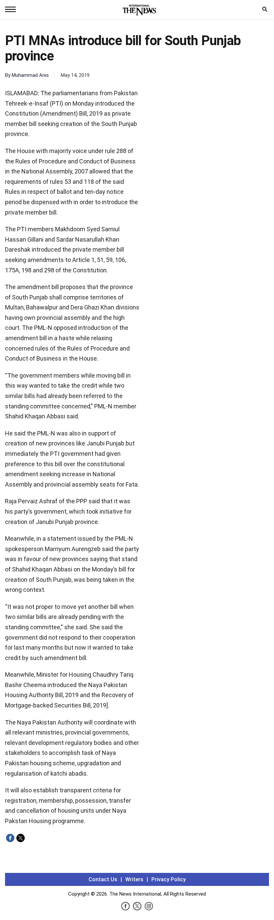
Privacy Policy (168, 879)
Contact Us (103, 879)
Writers (134, 879)
